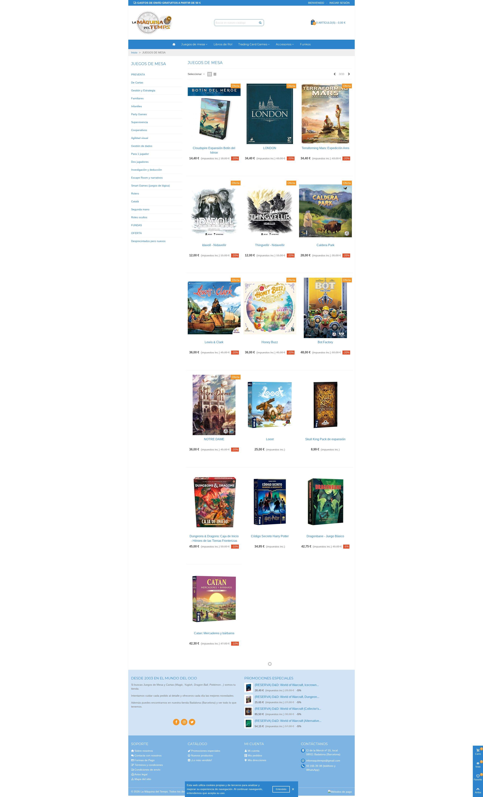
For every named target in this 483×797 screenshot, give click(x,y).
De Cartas (137, 82)
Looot (270, 439)
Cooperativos (139, 130)
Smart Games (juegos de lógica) (150, 185)
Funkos (305, 44)
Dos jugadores (139, 161)
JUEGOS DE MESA (148, 64)
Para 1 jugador (140, 153)
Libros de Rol (223, 44)
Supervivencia (139, 122)
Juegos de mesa (193, 44)
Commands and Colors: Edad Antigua (270, 730)
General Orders (325, 633)
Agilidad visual (139, 138)
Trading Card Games (252, 44)
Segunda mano (140, 209)
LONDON (269, 148)
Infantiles (136, 106)
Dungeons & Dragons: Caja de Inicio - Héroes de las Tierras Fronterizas (214, 538)
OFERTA (136, 233)
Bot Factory (325, 342)
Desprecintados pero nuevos (148, 241)
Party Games (139, 114)
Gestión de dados (141, 145)
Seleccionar (195, 74)
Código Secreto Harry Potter (270, 536)
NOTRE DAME (214, 439)
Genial (325, 730)
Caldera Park (325, 245)
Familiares (137, 98)
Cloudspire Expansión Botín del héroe (214, 150)
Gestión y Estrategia (143, 90)
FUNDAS (136, 225)
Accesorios (283, 44)
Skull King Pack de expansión (325, 439)
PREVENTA (138, 74)
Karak (270, 633)
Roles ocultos (139, 217)
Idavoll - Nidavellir (214, 245)
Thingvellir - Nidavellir (270, 245)
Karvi (214, 730)
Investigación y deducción (146, 169)
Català (135, 201)
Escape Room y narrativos (147, 177)
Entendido (281, 789)
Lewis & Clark (214, 342)
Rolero (135, 193)
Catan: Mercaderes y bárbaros (214, 633)
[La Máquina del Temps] (152, 23)
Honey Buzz (269, 342)
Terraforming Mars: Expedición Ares (325, 148)
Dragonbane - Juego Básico (325, 536)
